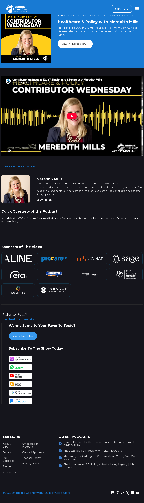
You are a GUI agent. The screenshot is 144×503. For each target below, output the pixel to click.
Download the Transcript (18, 319)
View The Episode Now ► (75, 44)
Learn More (44, 200)
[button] (137, 9)
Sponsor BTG (121, 9)
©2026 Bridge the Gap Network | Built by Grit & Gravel (37, 492)
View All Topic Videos (23, 336)
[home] (16, 9)
